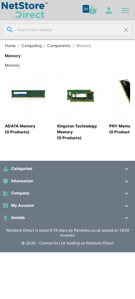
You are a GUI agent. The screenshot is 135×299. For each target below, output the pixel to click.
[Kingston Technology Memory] (80, 95)
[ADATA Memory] (28, 95)
